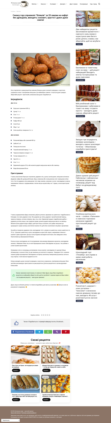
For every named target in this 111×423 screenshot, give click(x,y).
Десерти (62, 4)
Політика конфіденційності (29, 413)
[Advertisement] (40, 39)
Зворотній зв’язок (16, 413)
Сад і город (93, 4)
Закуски (43, 4)
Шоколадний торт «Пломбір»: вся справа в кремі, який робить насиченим (86, 255)
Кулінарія (53, 4)
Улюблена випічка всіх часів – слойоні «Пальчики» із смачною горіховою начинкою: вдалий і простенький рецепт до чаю (88, 220)
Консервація (84, 4)
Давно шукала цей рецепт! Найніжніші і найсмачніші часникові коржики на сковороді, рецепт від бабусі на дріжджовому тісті (87, 182)
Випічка (34, 4)
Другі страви (73, 4)
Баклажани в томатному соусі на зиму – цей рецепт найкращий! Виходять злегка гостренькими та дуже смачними (87, 72)
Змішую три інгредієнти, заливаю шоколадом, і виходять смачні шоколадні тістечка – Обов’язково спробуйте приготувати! (88, 144)
